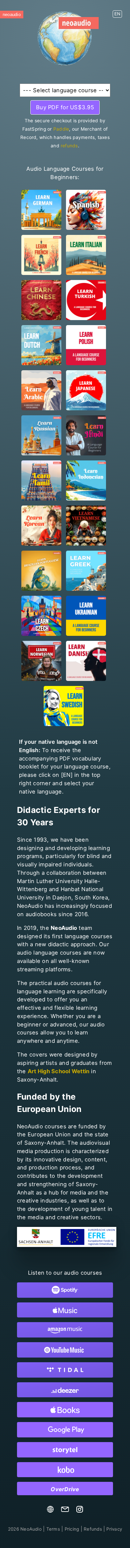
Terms (53, 1529)
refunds (69, 145)
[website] (50, 1511)
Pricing (72, 1529)
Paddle (61, 129)
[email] (65, 1511)
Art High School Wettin (58, 1071)
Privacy (114, 1529)
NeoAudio (25, 1529)
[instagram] (79, 1511)
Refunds (93, 1529)
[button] (117, 11)
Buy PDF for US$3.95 (65, 107)
